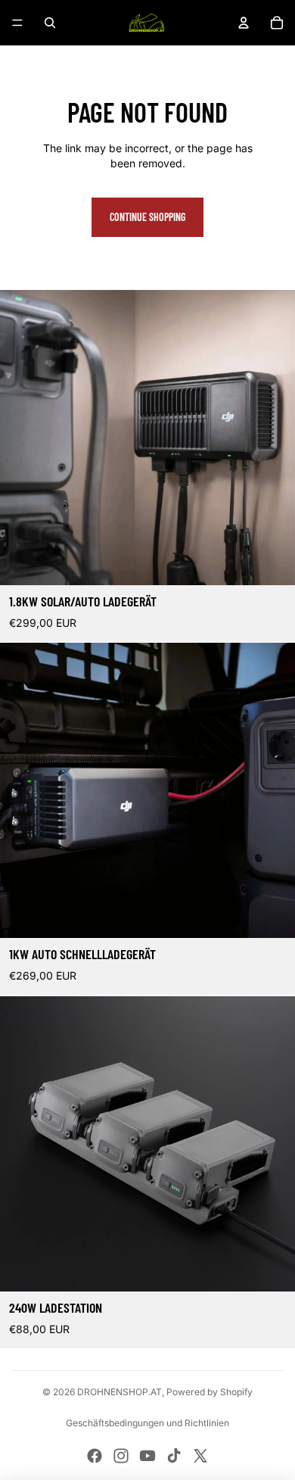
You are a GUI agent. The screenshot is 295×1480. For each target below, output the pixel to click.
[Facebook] (94, 1456)
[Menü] (17, 22)
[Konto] (243, 22)
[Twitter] (200, 1456)
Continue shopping (147, 216)
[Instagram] (121, 1456)
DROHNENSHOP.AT (119, 1391)
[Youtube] (147, 1456)
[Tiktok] (174, 1456)
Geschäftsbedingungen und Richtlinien (147, 1423)
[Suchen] (50, 22)
